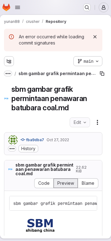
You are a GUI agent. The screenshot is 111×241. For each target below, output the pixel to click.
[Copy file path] (102, 73)
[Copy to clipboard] (90, 203)
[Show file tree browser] (9, 61)
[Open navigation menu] (18, 7)
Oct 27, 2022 (58, 139)
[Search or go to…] (87, 7)
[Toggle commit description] (12, 148)
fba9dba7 (34, 139)
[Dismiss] (95, 36)
